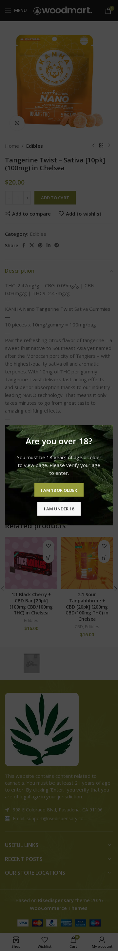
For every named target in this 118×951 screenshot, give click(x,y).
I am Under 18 (59, 509)
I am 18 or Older (59, 490)
